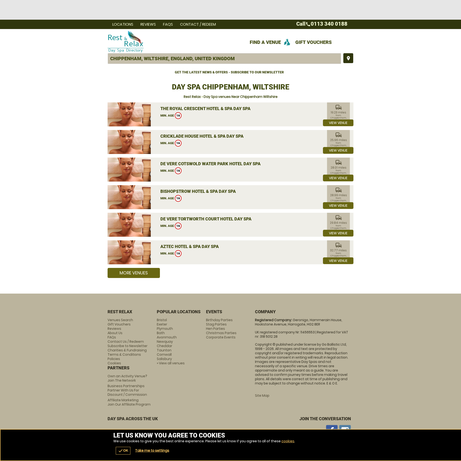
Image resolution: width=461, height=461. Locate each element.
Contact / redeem (198, 24)
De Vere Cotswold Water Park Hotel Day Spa (210, 163)
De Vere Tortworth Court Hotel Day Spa (205, 218)
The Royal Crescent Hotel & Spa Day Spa (205, 108)
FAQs (168, 24)
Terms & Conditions (124, 354)
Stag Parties (216, 324)
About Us (115, 333)
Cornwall (164, 354)
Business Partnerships (127, 390)
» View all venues (171, 363)
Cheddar (164, 345)
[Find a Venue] (224, 58)
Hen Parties (215, 328)
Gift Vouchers (313, 42)
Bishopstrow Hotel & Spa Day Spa (198, 191)
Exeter (162, 324)
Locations (122, 24)
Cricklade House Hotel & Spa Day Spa (201, 136)
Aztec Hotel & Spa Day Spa (189, 246)
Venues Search (120, 320)
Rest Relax (192, 96)
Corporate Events (221, 337)
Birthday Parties (219, 320)
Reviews (148, 24)
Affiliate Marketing (129, 402)
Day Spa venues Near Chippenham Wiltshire (241, 96)
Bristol (162, 320)
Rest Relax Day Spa (187, 41)
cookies (287, 441)
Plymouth (165, 328)
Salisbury (164, 358)
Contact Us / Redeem (126, 341)
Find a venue (265, 42)
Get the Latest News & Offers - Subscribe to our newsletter (229, 72)
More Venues (134, 273)
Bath (161, 333)
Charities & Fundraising (127, 350)
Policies (114, 358)
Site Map (262, 395)
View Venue (338, 122)
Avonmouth (167, 337)
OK (123, 450)
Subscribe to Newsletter (127, 345)
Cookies (114, 363)
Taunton (164, 350)
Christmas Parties (221, 333)
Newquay (165, 341)
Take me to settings (152, 450)
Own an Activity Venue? (127, 378)
